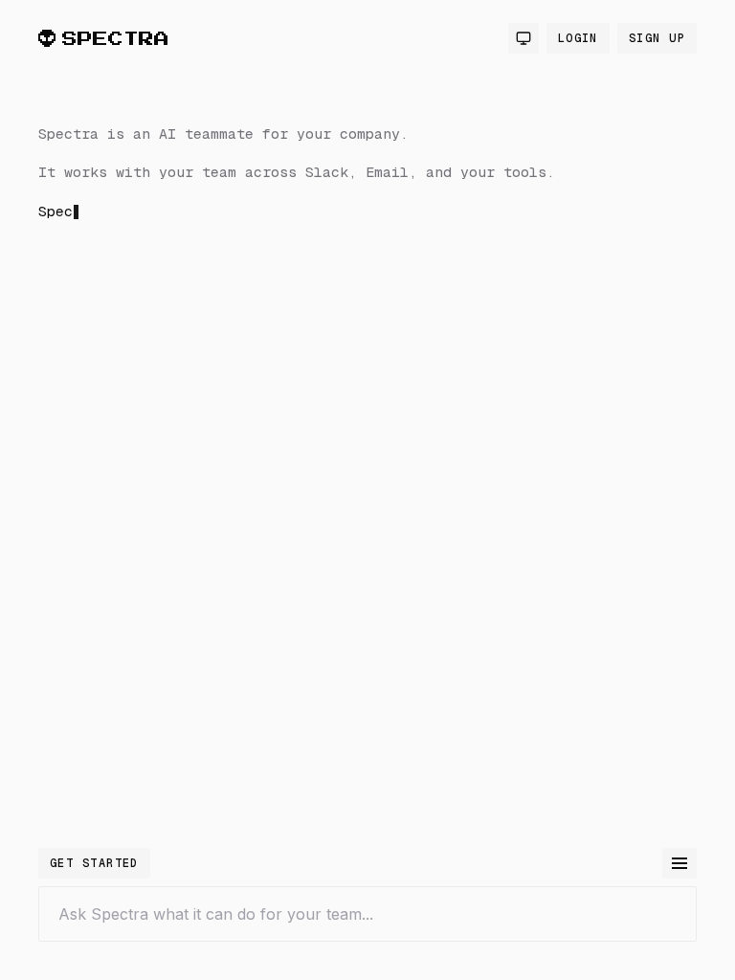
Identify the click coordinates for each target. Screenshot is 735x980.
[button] (344, 338)
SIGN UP (657, 38)
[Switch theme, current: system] (523, 38)
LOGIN (578, 38)
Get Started (94, 863)
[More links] (679, 863)
